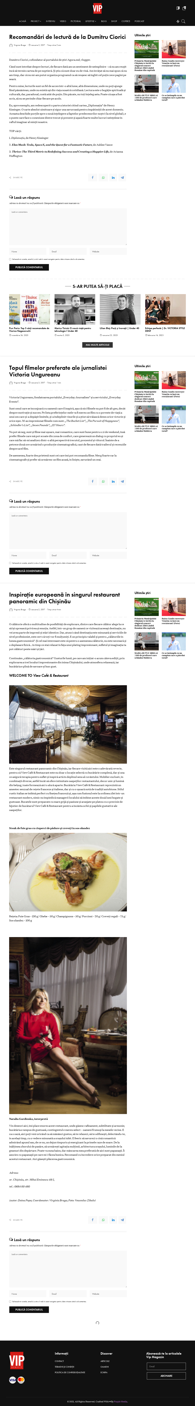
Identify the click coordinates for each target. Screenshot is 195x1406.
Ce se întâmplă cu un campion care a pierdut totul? (173, 97)
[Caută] (183, 21)
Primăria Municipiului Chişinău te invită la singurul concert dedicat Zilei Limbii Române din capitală (145, 66)
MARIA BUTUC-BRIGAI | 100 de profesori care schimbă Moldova (146, 97)
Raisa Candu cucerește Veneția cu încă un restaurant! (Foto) (173, 63)
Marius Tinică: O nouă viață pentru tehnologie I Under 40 (73, 329)
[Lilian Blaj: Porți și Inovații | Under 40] (120, 309)
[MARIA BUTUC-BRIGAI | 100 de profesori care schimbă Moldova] (147, 84)
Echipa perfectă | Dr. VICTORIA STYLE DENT (165, 329)
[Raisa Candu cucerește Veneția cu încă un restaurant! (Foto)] (174, 49)
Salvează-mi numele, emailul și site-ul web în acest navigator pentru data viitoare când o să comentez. (49, 563)
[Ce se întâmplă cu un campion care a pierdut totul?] (174, 84)
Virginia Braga (20, 45)
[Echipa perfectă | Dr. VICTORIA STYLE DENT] (165, 309)
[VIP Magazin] (97, 8)
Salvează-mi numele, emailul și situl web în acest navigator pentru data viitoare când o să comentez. (48, 259)
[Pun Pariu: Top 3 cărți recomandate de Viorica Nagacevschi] (29, 309)
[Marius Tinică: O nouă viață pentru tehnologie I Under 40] (75, 309)
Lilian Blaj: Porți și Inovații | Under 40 (119, 328)
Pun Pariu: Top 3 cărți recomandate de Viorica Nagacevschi (29, 329)
